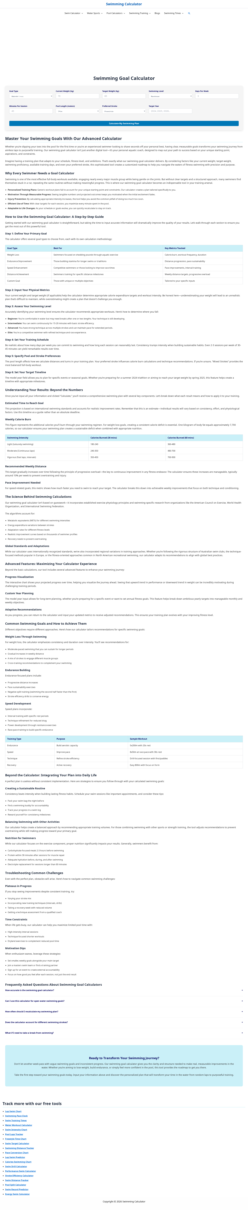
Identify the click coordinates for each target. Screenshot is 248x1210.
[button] (81, 13)
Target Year (154, 106)
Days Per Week (202, 91)
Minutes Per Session (18, 106)
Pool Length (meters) (65, 106)
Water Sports (93, 13)
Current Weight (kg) (65, 91)
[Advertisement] (124, 38)
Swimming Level (156, 91)
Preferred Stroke (109, 106)
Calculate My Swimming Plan (124, 123)
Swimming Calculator (124, 4)
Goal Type (13, 91)
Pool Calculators (114, 13)
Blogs (157, 13)
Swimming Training (138, 13)
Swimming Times (172, 13)
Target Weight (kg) (110, 91)
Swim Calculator (72, 13)
